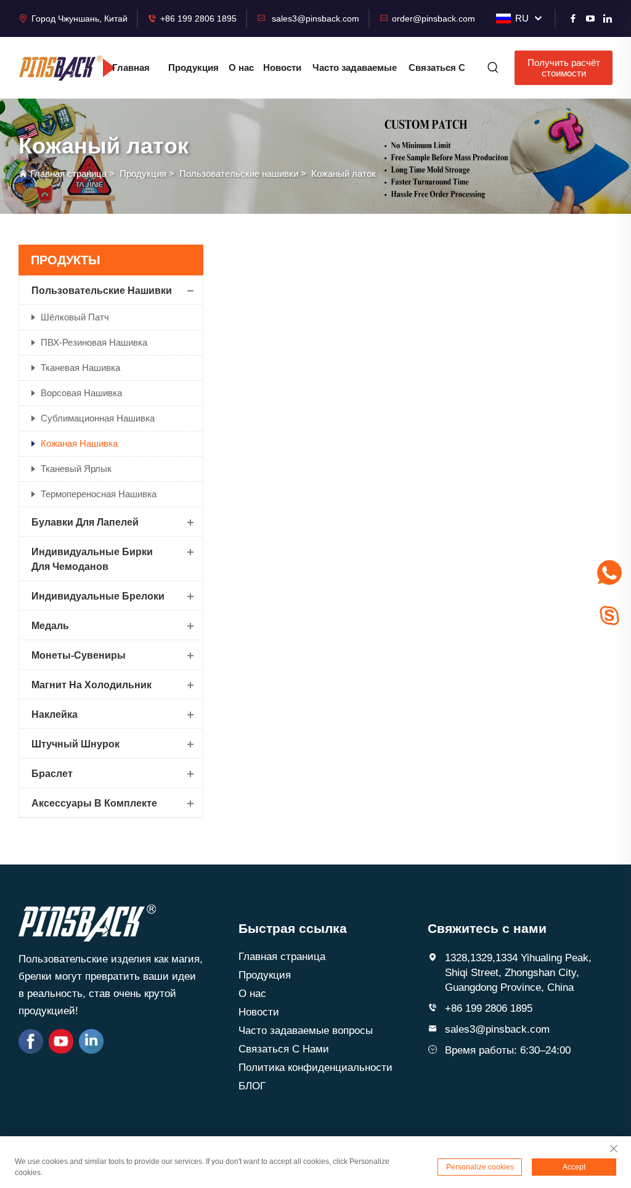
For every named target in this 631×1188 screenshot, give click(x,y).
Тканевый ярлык (76, 468)
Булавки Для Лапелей (85, 522)
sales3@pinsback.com (315, 18)
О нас (241, 67)
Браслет (52, 773)
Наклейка (54, 714)
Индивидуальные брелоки (98, 596)
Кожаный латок (343, 173)
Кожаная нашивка (79, 443)
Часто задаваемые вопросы (354, 74)
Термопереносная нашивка (99, 494)
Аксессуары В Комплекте (94, 803)
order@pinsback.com (433, 18)
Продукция (193, 67)
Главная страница (131, 74)
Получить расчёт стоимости (563, 67)
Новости (282, 67)
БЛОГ (252, 1086)
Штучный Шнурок (75, 744)
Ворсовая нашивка (81, 393)
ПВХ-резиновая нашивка (94, 342)
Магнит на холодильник (91, 685)
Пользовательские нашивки (238, 173)
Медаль (50, 625)
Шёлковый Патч (75, 317)
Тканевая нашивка (80, 367)
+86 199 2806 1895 (198, 18)
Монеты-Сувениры (78, 655)
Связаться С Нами (437, 74)
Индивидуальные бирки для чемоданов (92, 559)
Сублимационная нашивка (98, 418)
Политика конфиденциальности (315, 1067)
